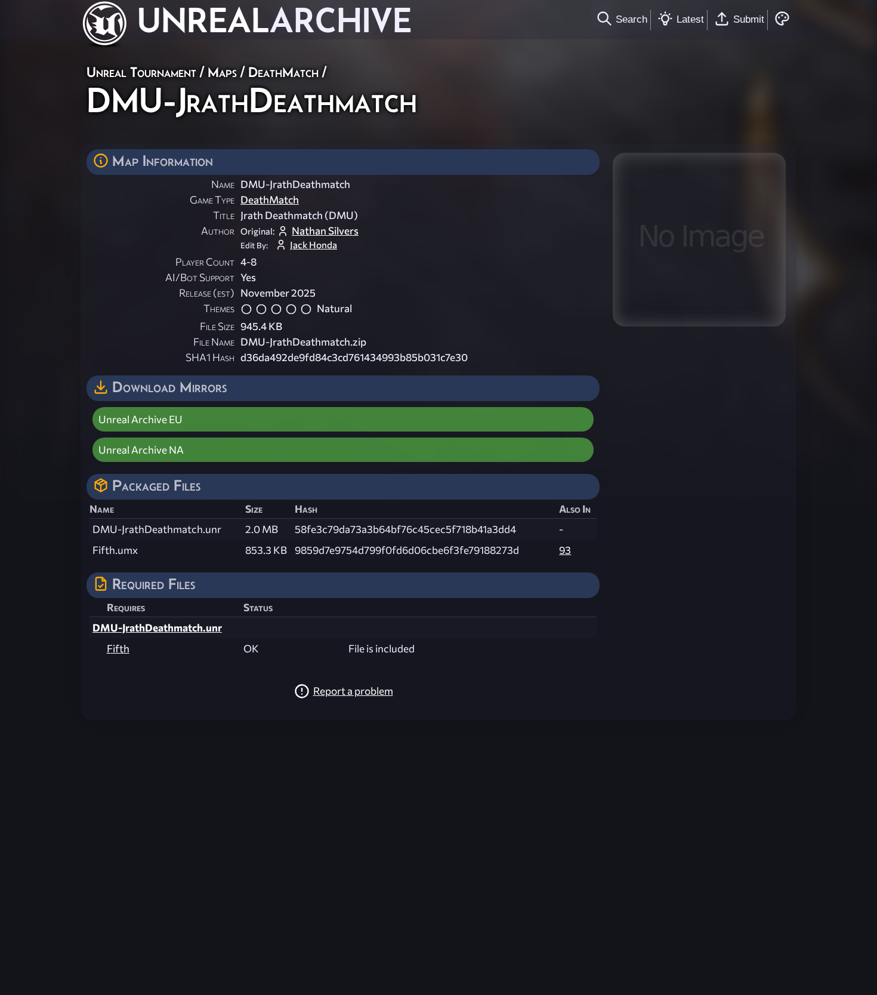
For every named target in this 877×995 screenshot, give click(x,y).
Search (631, 19)
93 (565, 550)
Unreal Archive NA (141, 449)
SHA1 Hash (210, 357)
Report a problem (353, 691)
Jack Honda (313, 244)
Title (223, 215)
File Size (217, 326)
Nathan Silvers (325, 230)
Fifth (118, 648)
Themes (218, 308)
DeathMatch (283, 72)
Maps (222, 72)
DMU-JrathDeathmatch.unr (157, 627)
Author (217, 230)
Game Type (212, 199)
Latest (690, 19)
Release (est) (206, 293)
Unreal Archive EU (140, 419)
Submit (748, 19)
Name (222, 184)
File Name (213, 341)
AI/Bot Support (199, 277)
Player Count (204, 261)
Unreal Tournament (141, 72)
